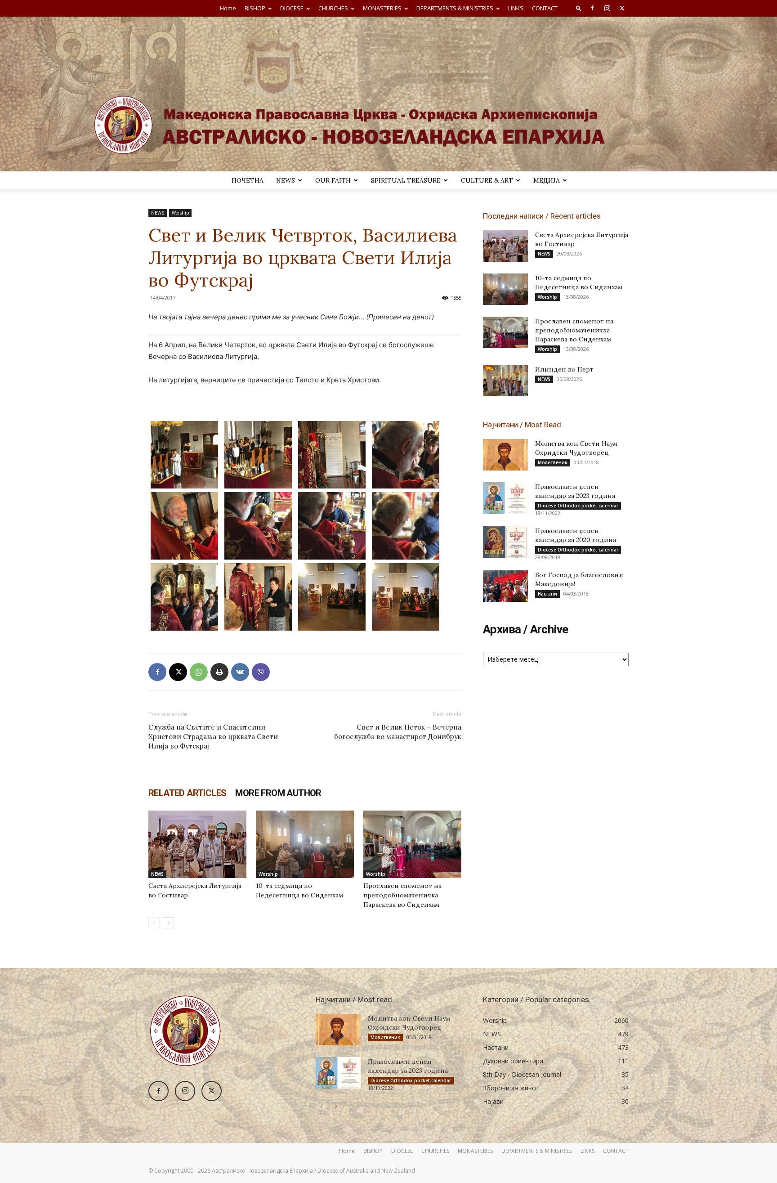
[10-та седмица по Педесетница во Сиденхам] (305, 844)
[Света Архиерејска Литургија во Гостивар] (197, 844)
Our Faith (333, 180)
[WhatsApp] (199, 672)
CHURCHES (333, 8)
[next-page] (168, 922)
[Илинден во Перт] (505, 380)
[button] (578, 7)
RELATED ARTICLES (187, 793)
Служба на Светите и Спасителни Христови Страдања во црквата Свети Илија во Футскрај (213, 736)
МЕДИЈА (546, 180)
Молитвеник (552, 462)
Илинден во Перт (564, 369)
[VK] (240, 672)
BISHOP (255, 8)
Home (228, 8)
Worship (180, 213)
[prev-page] (154, 922)
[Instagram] (607, 8)
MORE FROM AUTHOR (278, 793)
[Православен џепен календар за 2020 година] (505, 542)
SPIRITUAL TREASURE (406, 180)
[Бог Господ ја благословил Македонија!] (505, 586)
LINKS (515, 8)
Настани (547, 594)
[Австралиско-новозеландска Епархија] (388, 94)
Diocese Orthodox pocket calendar (578, 505)
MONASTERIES (382, 8)
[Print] (219, 672)
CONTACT (545, 8)
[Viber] (261, 672)
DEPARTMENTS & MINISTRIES (454, 8)
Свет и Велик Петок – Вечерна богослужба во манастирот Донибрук (397, 732)
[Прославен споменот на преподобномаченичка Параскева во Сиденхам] (412, 844)
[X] (622, 8)
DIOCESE (292, 8)
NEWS (285, 180)
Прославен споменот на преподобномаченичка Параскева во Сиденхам (402, 895)
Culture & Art (487, 180)
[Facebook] (592, 8)
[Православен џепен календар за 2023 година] (505, 498)
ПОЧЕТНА (247, 180)
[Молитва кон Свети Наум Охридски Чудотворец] (505, 455)
